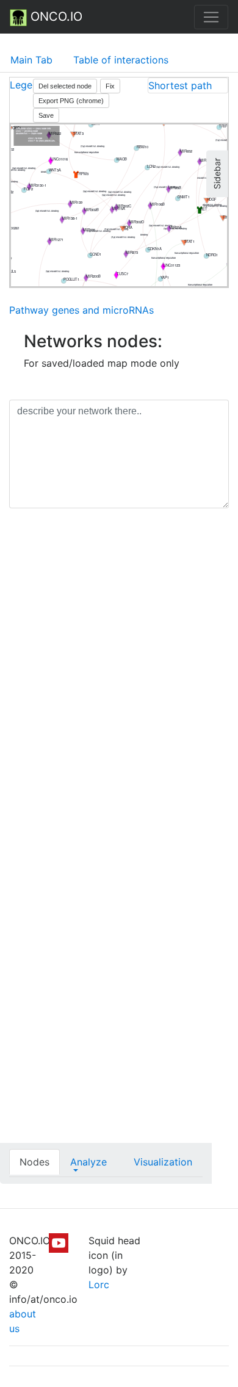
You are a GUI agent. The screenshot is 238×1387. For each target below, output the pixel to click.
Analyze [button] (88, 1162)
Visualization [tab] (163, 1162)
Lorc (98, 1284)
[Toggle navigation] (211, 17)
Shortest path (180, 85)
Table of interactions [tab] (120, 60)
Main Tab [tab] (31, 60)
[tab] (188, 85)
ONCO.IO (54, 16)
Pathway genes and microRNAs (81, 310)
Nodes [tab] (34, 1162)
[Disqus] (119, 690)
